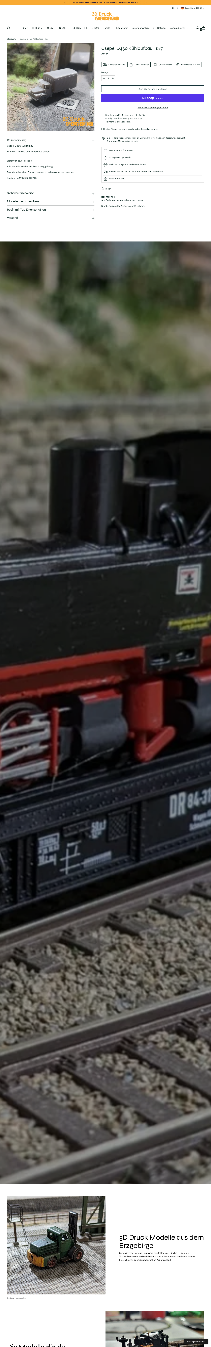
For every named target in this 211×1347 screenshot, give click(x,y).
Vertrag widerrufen (196, 1341)
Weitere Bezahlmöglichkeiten (153, 107)
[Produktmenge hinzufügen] (104, 78)
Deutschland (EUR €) (193, 8)
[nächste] (146, 2)
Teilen (108, 188)
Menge (104, 72)
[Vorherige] (65, 2)
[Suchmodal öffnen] (8, 28)
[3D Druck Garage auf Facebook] (173, 8)
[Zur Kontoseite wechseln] (196, 28)
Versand (123, 129)
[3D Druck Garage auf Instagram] (177, 8)
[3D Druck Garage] (105, 16)
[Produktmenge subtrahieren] (112, 78)
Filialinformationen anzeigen (117, 121)
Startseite (11, 39)
